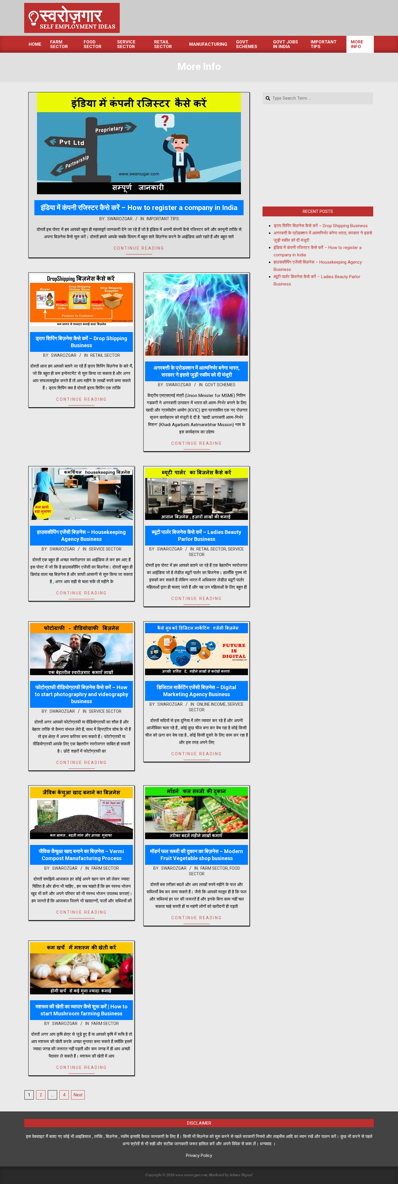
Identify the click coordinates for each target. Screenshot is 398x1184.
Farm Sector (105, 868)
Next (78, 1094)
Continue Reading (139, 248)
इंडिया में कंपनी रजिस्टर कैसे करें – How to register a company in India (139, 208)
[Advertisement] (318, 155)
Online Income (211, 704)
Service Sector (105, 549)
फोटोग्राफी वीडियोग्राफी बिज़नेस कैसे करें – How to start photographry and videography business (81, 694)
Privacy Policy (199, 1155)
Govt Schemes (220, 384)
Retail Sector (105, 355)
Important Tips (163, 218)
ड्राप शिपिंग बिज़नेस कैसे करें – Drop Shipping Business (321, 225)
